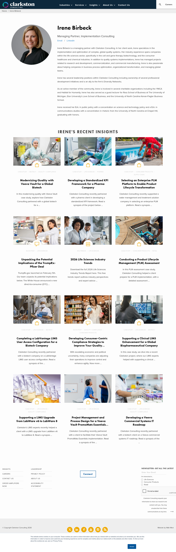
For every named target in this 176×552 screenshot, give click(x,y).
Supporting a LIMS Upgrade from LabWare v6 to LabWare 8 (37, 419)
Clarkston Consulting (18, 5)
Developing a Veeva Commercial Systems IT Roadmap (139, 421)
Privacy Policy (38, 474)
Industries (65, 5)
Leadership (36, 469)
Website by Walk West (166, 528)
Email (59, 40)
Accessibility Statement (37, 484)
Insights (93, 5)
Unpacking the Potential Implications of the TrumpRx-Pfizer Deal (37, 262)
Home (4, 11)
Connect (88, 474)
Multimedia (81, 251)
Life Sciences (89, 172)
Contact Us (124, 5)
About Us (108, 5)
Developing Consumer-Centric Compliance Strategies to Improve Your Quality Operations (88, 343)
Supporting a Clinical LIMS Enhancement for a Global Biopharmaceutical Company (139, 341)
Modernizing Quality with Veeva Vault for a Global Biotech (37, 183)
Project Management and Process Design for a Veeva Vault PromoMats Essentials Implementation (88, 423)
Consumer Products (144, 172)
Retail (154, 251)
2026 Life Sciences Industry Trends (88, 261)
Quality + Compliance (47, 172)
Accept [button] (132, 546)
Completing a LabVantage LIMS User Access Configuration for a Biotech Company (37, 341)
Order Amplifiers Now (10, 484)
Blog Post (30, 251)
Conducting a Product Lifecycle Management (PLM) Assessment (139, 261)
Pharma (100, 172)
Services (79, 5)
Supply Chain (139, 175)
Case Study (22, 172)
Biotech (32, 172)
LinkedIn (71, 40)
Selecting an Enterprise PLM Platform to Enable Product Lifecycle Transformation (139, 183)
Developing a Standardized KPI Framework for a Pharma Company (88, 183)
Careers (168, 4)
